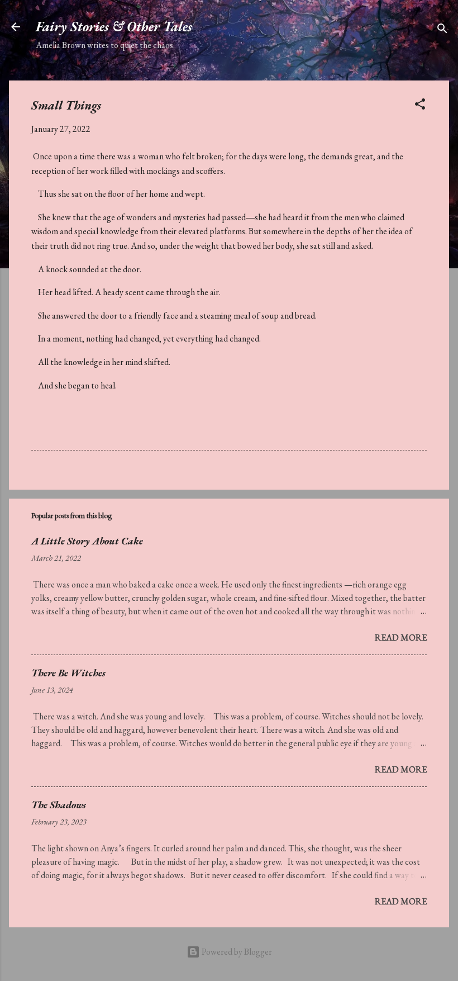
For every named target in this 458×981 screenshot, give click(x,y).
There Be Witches (68, 672)
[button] (420, 106)
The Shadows (58, 804)
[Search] (442, 30)
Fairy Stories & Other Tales (114, 26)
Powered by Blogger (236, 952)
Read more (401, 637)
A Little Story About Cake (87, 540)
